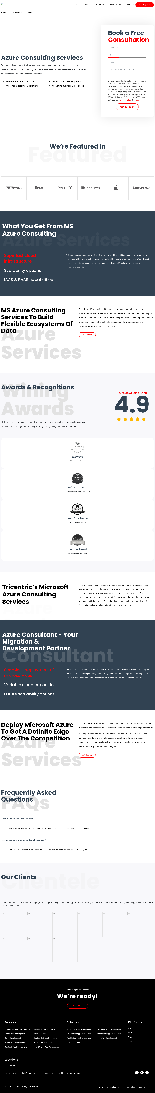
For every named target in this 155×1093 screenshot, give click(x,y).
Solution (100, 5)
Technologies (115, 5)
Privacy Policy (125, 100)
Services (88, 5)
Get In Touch (127, 106)
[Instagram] (142, 1072)
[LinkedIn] (147, 1072)
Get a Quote (144, 5)
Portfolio (130, 5)
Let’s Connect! (78, 1005)
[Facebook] (137, 1072)
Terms (136, 100)
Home (77, 5)
